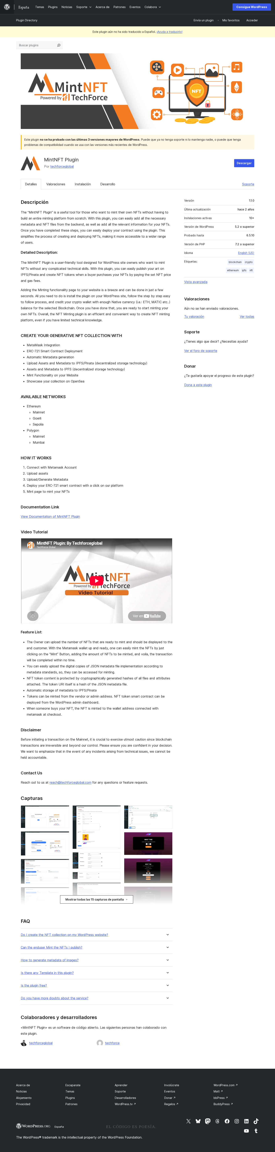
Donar (170, 1097)
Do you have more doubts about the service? (54, 998)
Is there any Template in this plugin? (47, 973)
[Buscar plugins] (59, 45)
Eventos (169, 1091)
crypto (249, 262)
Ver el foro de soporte (200, 351)
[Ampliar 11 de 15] (167, 811)
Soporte (248, 184)
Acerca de (23, 1085)
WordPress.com (226, 1085)
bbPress (221, 1097)
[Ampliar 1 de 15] (64, 811)
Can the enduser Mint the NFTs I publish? (51, 947)
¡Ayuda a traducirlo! (169, 31)
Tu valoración (194, 316)
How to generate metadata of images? (50, 960)
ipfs (244, 270)
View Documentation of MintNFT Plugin (50, 516)
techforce (112, 1043)
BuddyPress (223, 1104)
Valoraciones (55, 184)
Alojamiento (24, 1097)
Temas (69, 1091)
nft (251, 270)
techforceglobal (62, 166)
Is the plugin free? (34, 985)
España (59, 1126)
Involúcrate (171, 1085)
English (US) (246, 253)
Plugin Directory (26, 20)
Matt (218, 1091)
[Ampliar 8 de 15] (115, 888)
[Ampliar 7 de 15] (115, 877)
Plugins (70, 1097)
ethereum (233, 270)
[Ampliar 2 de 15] (64, 837)
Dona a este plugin (198, 385)
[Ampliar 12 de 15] (167, 838)
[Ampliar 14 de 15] (167, 892)
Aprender (121, 1085)
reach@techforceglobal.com (70, 782)
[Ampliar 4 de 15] (64, 892)
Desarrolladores (125, 1097)
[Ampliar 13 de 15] (167, 864)
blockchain (235, 262)
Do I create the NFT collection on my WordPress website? (64, 935)
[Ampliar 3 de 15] (64, 864)
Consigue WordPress (251, 7)
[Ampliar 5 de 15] (115, 811)
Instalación (83, 184)
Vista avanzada (195, 282)
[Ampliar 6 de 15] (115, 858)
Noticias (21, 1091)
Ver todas (247, 316)
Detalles (31, 184)
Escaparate (73, 1085)
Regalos (171, 1104)
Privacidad (23, 1104)
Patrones (71, 1104)
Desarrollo (107, 184)
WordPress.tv (125, 1104)
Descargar (244, 163)
